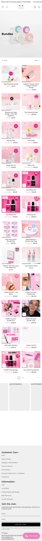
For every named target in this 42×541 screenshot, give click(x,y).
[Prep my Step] (11, 130)
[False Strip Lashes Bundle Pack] (11, 229)
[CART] (39, 7)
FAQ (3, 455)
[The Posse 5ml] (31, 204)
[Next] (32, 378)
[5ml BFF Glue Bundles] (11, 359)
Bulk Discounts (6, 495)
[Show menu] (3, 7)
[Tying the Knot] (11, 179)
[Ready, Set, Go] (11, 154)
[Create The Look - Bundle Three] (31, 308)
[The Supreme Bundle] (31, 101)
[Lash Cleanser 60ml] (31, 255)
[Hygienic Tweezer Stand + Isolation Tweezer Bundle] (31, 73)
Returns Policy (6, 459)
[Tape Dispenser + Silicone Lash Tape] (31, 229)
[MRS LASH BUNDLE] (11, 334)
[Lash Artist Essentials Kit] (31, 359)
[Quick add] (4, 80)
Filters (5, 60)
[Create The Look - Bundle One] (31, 281)
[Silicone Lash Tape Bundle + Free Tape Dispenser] (11, 101)
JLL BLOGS (5, 488)
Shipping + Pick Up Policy (10, 463)
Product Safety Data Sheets (10, 492)
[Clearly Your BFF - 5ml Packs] (11, 281)
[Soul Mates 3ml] (31, 179)
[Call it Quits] (31, 130)
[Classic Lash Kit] (31, 334)
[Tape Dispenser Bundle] (11, 73)
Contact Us (5, 477)
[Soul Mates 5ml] (11, 204)
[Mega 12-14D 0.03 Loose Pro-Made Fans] (11, 255)
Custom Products (7, 499)
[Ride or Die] (31, 154)
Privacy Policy (6, 470)
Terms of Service (7, 466)
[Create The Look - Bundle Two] (11, 308)
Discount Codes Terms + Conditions (13, 473)
